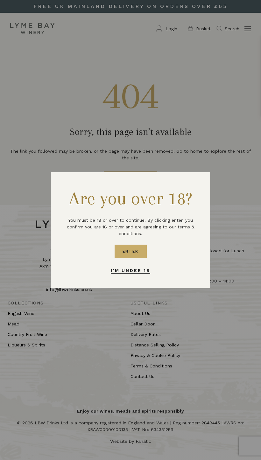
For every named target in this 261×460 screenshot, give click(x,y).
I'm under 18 (130, 270)
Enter (131, 251)
